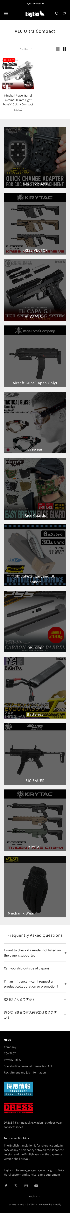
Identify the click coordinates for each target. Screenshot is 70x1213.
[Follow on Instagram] (26, 1186)
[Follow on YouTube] (36, 1186)
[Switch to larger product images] (58, 49)
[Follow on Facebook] (6, 1186)
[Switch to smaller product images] (64, 49)
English (33, 1196)
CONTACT (10, 1053)
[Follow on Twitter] (16, 1186)
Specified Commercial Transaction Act (28, 1066)
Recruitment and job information (25, 1072)
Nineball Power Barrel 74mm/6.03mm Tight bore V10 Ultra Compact (18, 99)
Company (10, 1047)
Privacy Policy (12, 1060)
